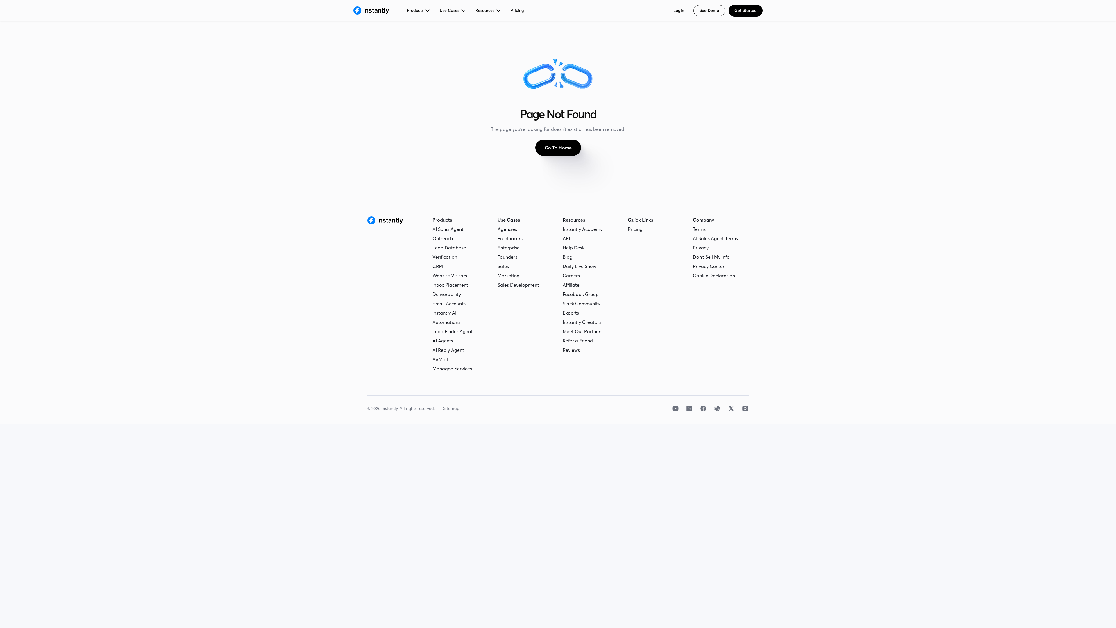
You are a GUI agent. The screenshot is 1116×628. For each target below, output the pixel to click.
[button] (418, 10)
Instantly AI (444, 313)
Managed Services (452, 369)
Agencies (507, 229)
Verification (444, 257)
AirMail (440, 359)
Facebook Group (581, 294)
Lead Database (449, 248)
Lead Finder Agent (452, 331)
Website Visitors (449, 276)
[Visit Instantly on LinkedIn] (689, 408)
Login (678, 10)
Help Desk (573, 248)
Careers (571, 276)
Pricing (517, 10)
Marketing (509, 276)
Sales (503, 266)
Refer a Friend (578, 341)
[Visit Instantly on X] (731, 408)
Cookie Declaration (714, 276)
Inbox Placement (450, 285)
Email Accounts (449, 303)
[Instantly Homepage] (371, 10)
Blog (568, 257)
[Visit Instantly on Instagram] (745, 408)
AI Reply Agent (448, 350)
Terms (699, 229)
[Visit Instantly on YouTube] (675, 408)
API (566, 238)
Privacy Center (709, 266)
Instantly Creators (582, 322)
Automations (446, 322)
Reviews (571, 350)
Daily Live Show (579, 266)
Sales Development (518, 285)
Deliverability (446, 294)
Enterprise (509, 248)
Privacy (701, 248)
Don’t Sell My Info (711, 257)
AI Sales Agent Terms (715, 238)
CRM (437, 266)
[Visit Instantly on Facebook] (703, 408)
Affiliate (571, 285)
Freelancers (510, 238)
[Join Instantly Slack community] (717, 408)
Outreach (442, 238)
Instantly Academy (582, 229)
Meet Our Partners (582, 331)
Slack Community (581, 303)
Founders (507, 257)
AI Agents (442, 341)
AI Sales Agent (448, 229)
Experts (571, 313)
